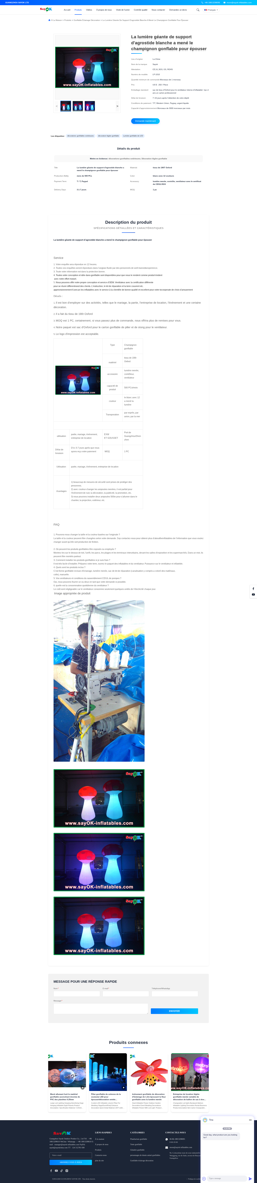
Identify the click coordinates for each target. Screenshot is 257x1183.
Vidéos (89, 10)
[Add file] (204, 1179)
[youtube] (56, 1170)
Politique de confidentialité (196, 1179)
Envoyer (174, 1011)
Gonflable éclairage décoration (87, 20)
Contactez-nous (101, 1155)
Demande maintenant (145, 121)
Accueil (67, 10)
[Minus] (250, 1120)
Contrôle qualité (140, 10)
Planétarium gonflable (138, 1139)
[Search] (198, 10)
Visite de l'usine (123, 10)
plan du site (99, 1161)
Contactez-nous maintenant (67, 1108)
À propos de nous (104, 10)
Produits (78, 10)
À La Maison (56, 20)
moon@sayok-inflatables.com (239, 2)
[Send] (250, 1179)
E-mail (106, 988)
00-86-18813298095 (177, 1139)
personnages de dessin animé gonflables (145, 1155)
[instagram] (66, 1170)
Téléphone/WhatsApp (161, 988)
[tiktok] (61, 1170)
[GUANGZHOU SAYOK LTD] (46, 10)
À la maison (99, 1139)
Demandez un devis (178, 10)
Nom (56, 988)
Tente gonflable (136, 1144)
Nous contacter (158, 10)
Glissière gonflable (137, 1150)
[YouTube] (253, 594)
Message (58, 1001)
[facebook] (51, 1170)
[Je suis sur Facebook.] (253, 589)
